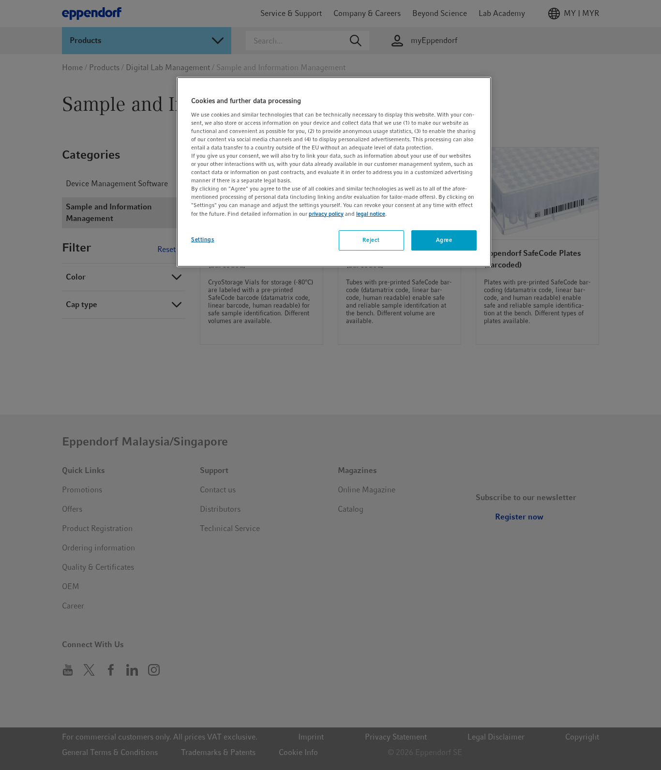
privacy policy (326, 213)
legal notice (370, 213)
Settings (202, 239)
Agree (444, 240)
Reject (370, 240)
